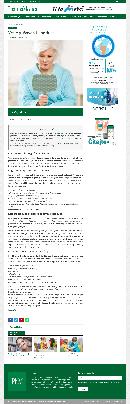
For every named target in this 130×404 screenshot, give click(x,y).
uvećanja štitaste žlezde (63, 133)
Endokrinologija (13, 28)
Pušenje (49, 180)
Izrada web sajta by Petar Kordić (56, 401)
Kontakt (23, 1)
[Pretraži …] (119, 17)
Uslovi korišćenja (107, 401)
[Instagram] (120, 1)
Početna (10, 1)
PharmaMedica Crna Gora (34, 1)
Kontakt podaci (95, 401)
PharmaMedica (16, 327)
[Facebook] (116, 1)
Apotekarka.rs (118, 401)
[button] (15, 16)
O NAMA (16, 1)
